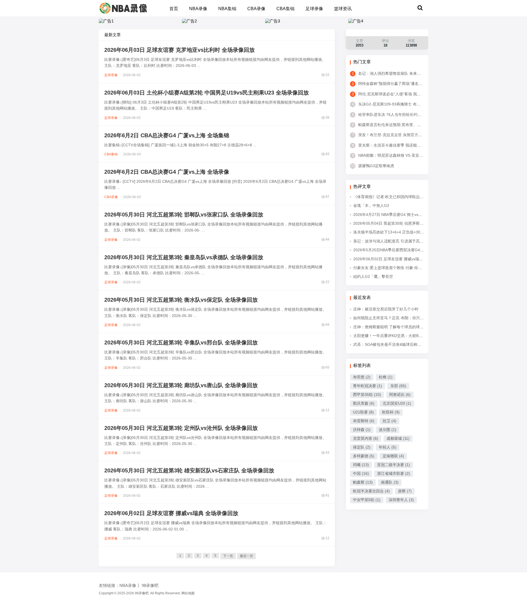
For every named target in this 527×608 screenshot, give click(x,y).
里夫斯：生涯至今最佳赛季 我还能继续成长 (392, 145)
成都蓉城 (398, 438)
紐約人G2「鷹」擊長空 (373, 276)
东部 (398, 386)
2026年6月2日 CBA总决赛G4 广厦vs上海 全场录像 (166, 172)
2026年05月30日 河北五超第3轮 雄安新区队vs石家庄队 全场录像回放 (189, 470)
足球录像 (314, 8)
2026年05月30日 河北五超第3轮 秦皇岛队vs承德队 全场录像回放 (183, 257)
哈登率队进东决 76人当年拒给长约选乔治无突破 (396, 114)
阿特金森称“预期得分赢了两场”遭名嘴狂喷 (391, 83)
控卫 (389, 421)
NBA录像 (198, 8)
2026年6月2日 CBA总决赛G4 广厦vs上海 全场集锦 (166, 135)
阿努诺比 (400, 394)
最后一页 (246, 556)
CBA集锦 (285, 8)
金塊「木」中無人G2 (371, 205)
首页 (173, 8)
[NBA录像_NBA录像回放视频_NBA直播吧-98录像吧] (123, 8)
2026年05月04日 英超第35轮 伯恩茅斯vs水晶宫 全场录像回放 (406, 223)
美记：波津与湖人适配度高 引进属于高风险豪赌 (394, 241)
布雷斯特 (363, 421)
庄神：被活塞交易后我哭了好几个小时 (386, 309)
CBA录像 (256, 8)
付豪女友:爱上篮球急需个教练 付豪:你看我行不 (393, 268)
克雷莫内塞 (365, 438)
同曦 (361, 465)
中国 (361, 473)
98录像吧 (150, 585)
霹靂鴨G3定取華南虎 (372, 166)
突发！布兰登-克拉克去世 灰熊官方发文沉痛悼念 (396, 135)
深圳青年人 (401, 500)
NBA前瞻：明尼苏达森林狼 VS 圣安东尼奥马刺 (395, 155)
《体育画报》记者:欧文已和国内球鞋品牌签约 (392, 197)
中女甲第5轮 (366, 500)
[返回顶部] (516, 480)
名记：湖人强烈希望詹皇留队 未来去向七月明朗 (396, 73)
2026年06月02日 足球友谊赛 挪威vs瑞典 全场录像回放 (171, 513)
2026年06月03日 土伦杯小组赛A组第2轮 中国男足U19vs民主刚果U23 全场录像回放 (206, 93)
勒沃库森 (363, 403)
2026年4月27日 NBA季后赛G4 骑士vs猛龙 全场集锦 (397, 214)
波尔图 (387, 429)
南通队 (390, 482)
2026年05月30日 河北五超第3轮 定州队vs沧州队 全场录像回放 (181, 428)
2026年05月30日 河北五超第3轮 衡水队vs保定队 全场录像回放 (181, 300)
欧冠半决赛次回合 (371, 491)
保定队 (362, 447)
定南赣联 (393, 456)
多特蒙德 (363, 456)
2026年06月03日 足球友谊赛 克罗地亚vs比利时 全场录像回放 (179, 50)
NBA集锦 (227, 8)
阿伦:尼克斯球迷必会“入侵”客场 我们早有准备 (394, 94)
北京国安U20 (397, 403)
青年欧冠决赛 (367, 386)
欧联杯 (391, 412)
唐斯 (405, 491)
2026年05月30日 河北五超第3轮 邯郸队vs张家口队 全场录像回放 (183, 215)
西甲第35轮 (367, 394)
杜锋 (386, 377)
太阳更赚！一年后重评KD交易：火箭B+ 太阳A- (393, 335)
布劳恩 (362, 377)
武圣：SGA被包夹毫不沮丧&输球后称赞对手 (391, 344)
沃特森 (362, 429)
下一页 (228, 556)
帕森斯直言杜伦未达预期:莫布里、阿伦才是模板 (396, 124)
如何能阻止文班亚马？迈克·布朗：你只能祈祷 (392, 318)
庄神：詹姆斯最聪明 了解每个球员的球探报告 (392, 327)
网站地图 (188, 593)
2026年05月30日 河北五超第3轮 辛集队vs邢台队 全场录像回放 (181, 342)
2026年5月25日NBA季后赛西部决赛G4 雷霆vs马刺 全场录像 (405, 250)
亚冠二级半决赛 (393, 465)
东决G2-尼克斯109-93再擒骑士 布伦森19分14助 (396, 104)
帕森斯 (363, 482)
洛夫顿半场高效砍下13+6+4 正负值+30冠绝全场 (394, 232)
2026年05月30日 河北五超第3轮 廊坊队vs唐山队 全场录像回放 (181, 385)
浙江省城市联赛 (393, 473)
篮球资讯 (343, 8)
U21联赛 (363, 412)
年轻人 (387, 447)
